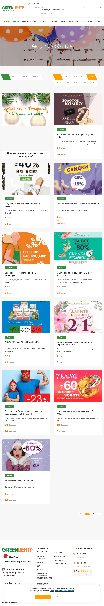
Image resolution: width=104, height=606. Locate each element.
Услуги (40, 569)
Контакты (59, 560)
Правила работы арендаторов (16, 562)
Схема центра (60, 564)
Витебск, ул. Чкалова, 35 (52, 10)
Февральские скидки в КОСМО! (20, 480)
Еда (38, 566)
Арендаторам (60, 556)
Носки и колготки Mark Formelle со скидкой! (78, 204)
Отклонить (61, 597)
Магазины (41, 562)
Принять (43, 597)
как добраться (46, 13)
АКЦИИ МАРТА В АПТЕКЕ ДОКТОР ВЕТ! (24, 342)
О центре (58, 553)
